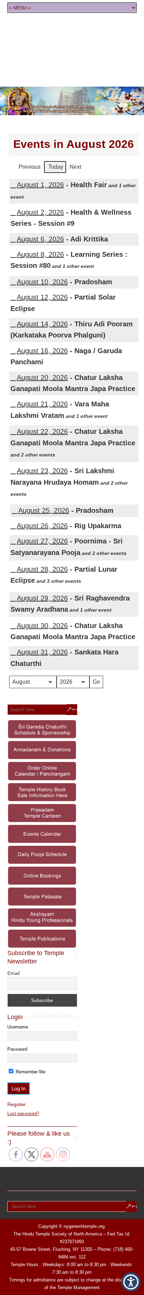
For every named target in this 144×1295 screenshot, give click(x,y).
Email (13, 973)
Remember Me (29, 1071)
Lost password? (23, 1113)
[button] (131, 1282)
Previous (30, 167)
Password (17, 1049)
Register (16, 1104)
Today (55, 167)
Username (17, 1027)
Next (75, 167)
